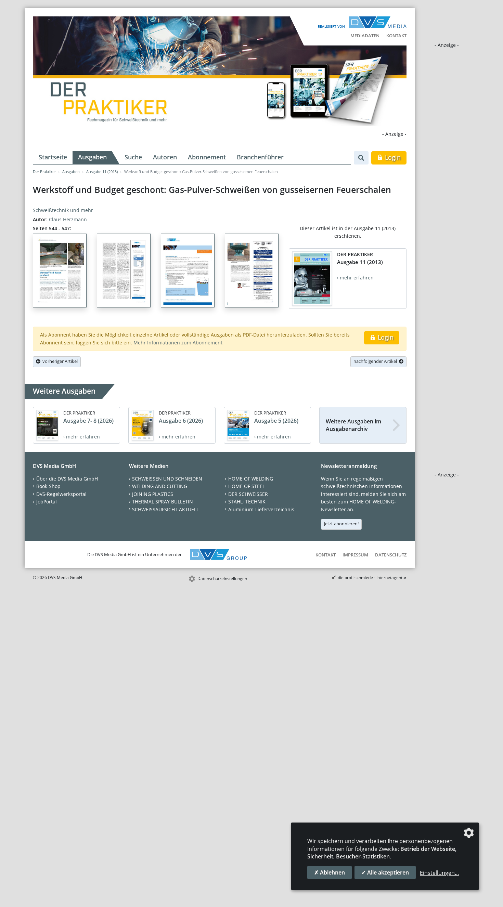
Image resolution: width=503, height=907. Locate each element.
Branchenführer (260, 157)
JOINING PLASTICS (152, 494)
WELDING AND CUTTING (159, 486)
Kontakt (396, 35)
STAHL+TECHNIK (247, 501)
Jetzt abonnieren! (341, 524)
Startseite (53, 157)
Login (392, 157)
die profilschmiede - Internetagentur (372, 577)
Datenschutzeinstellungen (222, 578)
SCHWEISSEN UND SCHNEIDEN (167, 478)
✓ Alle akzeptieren (385, 872)
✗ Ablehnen (329, 872)
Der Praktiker (44, 171)
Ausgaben (92, 157)
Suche (133, 157)
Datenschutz (391, 555)
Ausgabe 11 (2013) (102, 171)
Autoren (165, 157)
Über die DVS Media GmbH (67, 478)
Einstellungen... (439, 873)
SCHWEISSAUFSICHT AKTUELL (165, 509)
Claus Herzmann (68, 219)
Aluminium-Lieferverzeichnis (261, 509)
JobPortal (46, 501)
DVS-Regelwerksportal (61, 494)
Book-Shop (48, 486)
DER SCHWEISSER (248, 494)
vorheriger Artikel (59, 361)
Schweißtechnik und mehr (63, 210)
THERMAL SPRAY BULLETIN (162, 501)
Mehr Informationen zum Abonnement (177, 342)
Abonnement (207, 157)
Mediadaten (364, 35)
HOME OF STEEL (246, 486)
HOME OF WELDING (250, 478)
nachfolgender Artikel (376, 361)
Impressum (355, 555)
